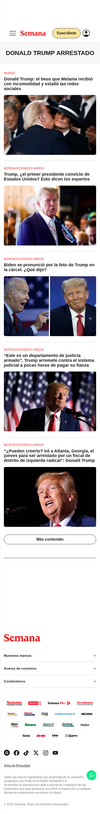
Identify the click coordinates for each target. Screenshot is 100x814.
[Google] (7, 753)
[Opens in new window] (16, 753)
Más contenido (50, 539)
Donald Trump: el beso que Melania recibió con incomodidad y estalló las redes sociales (48, 84)
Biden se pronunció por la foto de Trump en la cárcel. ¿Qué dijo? (49, 267)
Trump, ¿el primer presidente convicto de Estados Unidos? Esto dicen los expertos (47, 177)
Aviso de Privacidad (22, 765)
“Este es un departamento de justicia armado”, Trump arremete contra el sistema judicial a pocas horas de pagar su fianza (49, 360)
